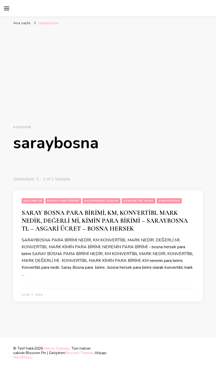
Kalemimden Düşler (101, 201)
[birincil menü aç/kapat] (6, 8)
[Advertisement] (108, 68)
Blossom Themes (79, 352)
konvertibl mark (139, 201)
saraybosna (169, 201)
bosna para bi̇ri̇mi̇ (63, 201)
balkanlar (32, 201)
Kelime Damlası (57, 348)
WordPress (22, 357)
